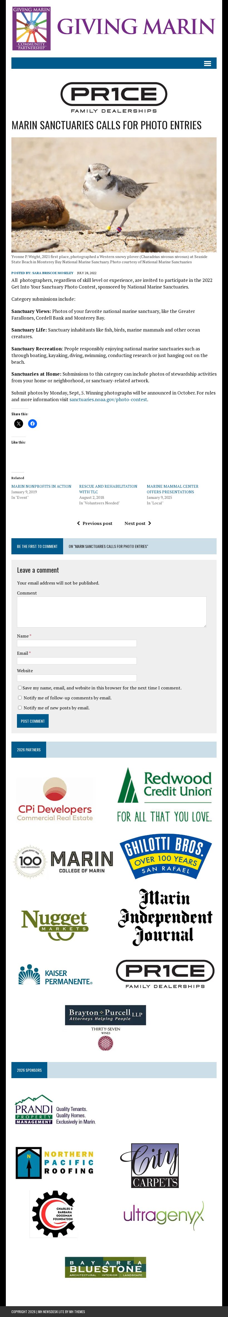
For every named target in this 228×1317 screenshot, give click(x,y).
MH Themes (77, 1311)
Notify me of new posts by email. (57, 708)
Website (25, 671)
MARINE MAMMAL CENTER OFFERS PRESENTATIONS (173, 489)
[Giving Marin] (114, 29)
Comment (27, 593)
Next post (135, 523)
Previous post (97, 523)
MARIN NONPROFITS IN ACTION (41, 486)
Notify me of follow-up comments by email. (67, 698)
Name (23, 636)
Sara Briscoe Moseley (52, 273)
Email (23, 653)
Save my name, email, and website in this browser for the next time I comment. (102, 688)
